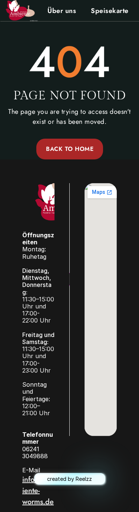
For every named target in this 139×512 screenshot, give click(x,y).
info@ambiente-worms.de (38, 490)
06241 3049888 (35, 452)
